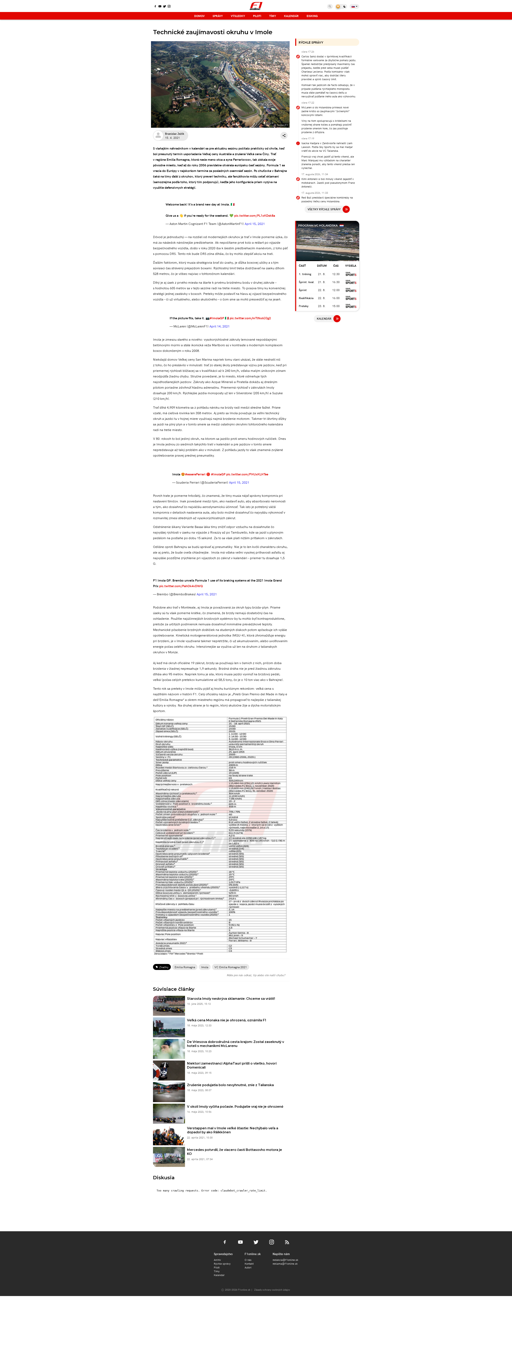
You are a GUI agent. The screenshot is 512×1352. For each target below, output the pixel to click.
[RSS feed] (287, 1244)
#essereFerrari (195, 474)
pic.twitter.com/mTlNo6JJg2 (250, 318)
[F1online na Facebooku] (155, 7)
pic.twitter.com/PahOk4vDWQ (181, 586)
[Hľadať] (329, 6)
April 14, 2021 (219, 326)
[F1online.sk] (256, 6)
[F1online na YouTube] (160, 7)
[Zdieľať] (284, 135)
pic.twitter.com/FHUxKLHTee (247, 474)
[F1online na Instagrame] (169, 7)
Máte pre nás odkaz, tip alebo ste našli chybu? (256, 975)
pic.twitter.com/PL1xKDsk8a (254, 215)
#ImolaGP (217, 318)
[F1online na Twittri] (164, 7)
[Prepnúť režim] (341, 6)
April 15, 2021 (255, 223)
